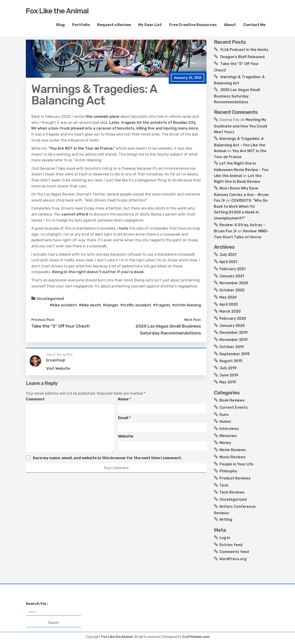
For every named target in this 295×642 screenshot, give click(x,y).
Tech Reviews (232, 492)
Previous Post (42, 320)
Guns (224, 414)
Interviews (229, 428)
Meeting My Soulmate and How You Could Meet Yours (240, 126)
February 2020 (232, 318)
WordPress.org (232, 559)
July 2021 (227, 254)
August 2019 (230, 361)
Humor (225, 421)
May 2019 (227, 382)
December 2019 (233, 332)
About (230, 25)
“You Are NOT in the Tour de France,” (81, 148)
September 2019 (234, 354)
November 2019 (233, 339)
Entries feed (230, 545)
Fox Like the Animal (57, 11)
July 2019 (228, 368)
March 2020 (230, 311)
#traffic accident (135, 305)
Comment (35, 399)
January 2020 (232, 325)
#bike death (90, 305)
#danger (110, 305)
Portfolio (81, 25)
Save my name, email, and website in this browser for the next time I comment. (107, 458)
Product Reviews (235, 478)
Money (225, 443)
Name (124, 399)
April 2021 (228, 262)
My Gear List (150, 25)
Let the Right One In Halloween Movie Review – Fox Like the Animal (241, 169)
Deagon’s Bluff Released (242, 57)
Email (124, 418)
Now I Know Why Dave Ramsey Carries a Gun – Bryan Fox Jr (241, 194)
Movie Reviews (232, 450)
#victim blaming (186, 305)
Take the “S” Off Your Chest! (60, 326)
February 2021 (232, 269)
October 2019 (231, 347)
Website (125, 436)
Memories (228, 436)
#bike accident (63, 305)
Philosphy (228, 471)
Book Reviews (232, 400)
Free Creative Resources (193, 25)
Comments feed (234, 552)
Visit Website (58, 368)
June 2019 (228, 375)
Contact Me (254, 25)
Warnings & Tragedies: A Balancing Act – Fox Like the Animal (239, 144)
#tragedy (161, 305)
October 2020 (232, 290)
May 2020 (228, 297)
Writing (225, 519)
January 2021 (231, 276)
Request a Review (114, 25)
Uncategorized (50, 298)
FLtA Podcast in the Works (244, 49)
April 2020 (228, 304)
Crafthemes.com (195, 637)
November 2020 (233, 283)
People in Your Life (236, 464)
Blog (60, 25)
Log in (224, 537)
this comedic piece (102, 116)
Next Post (192, 320)
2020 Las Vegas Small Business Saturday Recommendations (237, 96)
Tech (223, 485)
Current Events (233, 407)
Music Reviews (232, 457)
